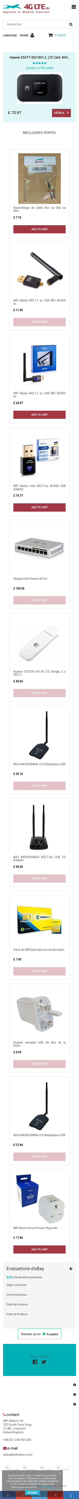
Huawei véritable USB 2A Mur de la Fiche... (39, 1044)
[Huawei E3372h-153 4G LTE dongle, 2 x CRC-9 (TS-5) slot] (39, 642)
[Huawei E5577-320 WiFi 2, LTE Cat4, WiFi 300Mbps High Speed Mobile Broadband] (39, 88)
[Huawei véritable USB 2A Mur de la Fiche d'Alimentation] (39, 1013)
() (60, 35)
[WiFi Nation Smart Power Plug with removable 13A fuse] (39, 1198)
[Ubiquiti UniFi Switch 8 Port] (39, 549)
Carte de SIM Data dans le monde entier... (39, 949)
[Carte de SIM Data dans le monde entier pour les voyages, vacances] (39, 920)
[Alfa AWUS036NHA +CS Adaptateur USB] (39, 735)
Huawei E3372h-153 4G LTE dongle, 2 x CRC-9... (39, 673)
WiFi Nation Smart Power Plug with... (36, 1228)
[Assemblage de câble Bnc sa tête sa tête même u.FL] (39, 178)
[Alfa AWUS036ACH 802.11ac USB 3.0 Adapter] (39, 828)
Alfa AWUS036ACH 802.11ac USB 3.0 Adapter (39, 858)
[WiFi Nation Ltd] (26, 9)
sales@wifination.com (17, 1454)
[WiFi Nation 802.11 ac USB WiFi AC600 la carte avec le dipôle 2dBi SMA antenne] (39, 271)
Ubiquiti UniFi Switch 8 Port (30, 578)
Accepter (32, 1492)
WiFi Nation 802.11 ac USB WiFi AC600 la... (39, 302)
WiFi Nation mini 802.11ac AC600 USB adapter (39, 487)
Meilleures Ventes (39, 133)
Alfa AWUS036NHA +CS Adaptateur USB (39, 764)
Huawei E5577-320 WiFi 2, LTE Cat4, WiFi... (40, 57)
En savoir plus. (45, 1487)
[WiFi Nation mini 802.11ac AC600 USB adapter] (39, 456)
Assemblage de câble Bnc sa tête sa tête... (39, 209)
